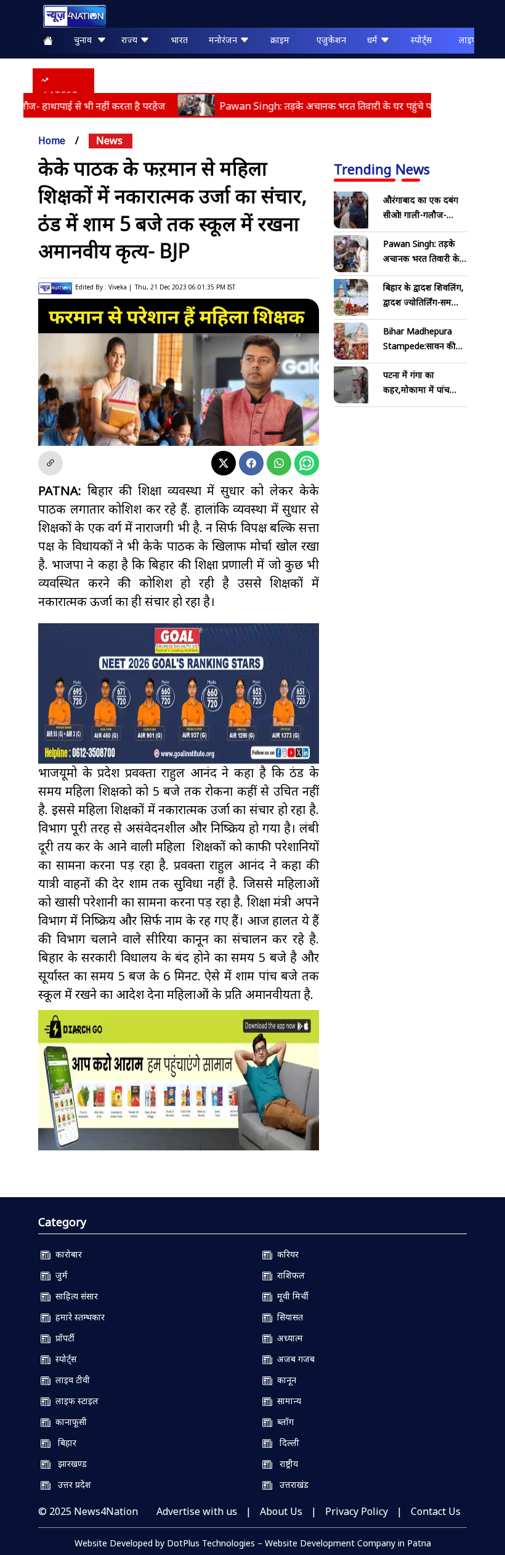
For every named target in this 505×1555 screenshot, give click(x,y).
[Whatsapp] (279, 463)
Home (51, 140)
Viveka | (120, 287)
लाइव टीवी (70, 1380)
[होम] (68, 16)
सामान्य (286, 1401)
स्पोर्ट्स (421, 40)
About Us (281, 1511)
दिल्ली (285, 1442)
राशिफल (288, 1275)
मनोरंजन (224, 40)
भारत (179, 40)
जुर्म (59, 1275)
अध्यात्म (287, 1338)
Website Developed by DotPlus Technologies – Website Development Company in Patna (253, 1543)
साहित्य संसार (74, 1296)
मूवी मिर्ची (290, 1296)
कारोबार (66, 1254)
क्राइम (279, 40)
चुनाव (85, 40)
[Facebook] (251, 463)
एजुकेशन (331, 40)
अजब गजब (293, 1359)
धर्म (373, 40)
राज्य (130, 40)
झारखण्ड (68, 1463)
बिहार (63, 1442)
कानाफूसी (68, 1422)
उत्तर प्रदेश (70, 1484)
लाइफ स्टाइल (74, 1401)
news (109, 140)
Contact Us (436, 1511)
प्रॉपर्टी (62, 1338)
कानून (284, 1380)
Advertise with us (196, 1511)
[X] (223, 463)
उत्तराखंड (290, 1484)
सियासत (287, 1317)
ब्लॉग (283, 1422)
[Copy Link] (50, 463)
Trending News (382, 169)
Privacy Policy (356, 1511)
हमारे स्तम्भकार (77, 1317)
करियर (285, 1254)
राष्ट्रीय (285, 1463)
